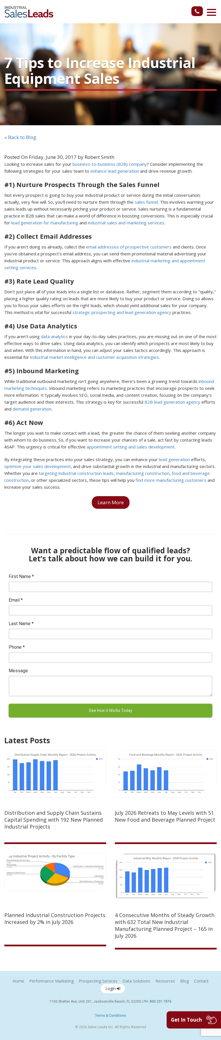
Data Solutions (136, 981)
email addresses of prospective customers (129, 247)
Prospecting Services (98, 981)
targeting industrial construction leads (76, 473)
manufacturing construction (142, 473)
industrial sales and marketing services (126, 223)
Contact (201, 981)
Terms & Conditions (110, 1016)
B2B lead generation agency (172, 402)
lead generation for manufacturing (44, 223)
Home (18, 981)
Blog (184, 981)
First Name (21, 576)
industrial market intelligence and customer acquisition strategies (94, 357)
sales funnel (146, 202)
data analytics (54, 336)
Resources (165, 981)
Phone (17, 647)
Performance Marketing (51, 981)
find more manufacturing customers (171, 480)
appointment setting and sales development (131, 447)
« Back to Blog (20, 137)
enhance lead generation (114, 171)
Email (16, 600)
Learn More (111, 502)
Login (111, 988)
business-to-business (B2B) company (110, 164)
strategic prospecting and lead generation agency (122, 312)
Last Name (21, 623)
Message (18, 670)
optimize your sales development (37, 466)
